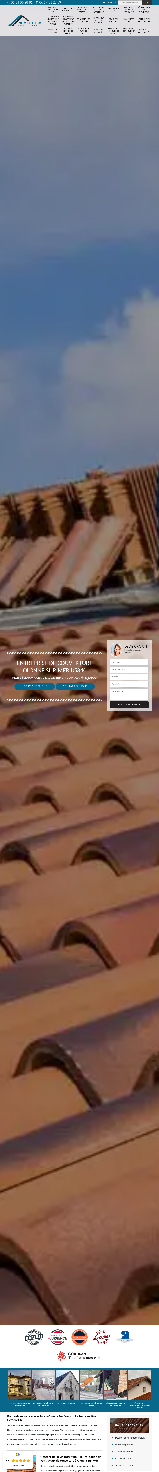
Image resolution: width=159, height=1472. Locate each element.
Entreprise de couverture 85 (53, 10)
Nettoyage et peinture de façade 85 (114, 31)
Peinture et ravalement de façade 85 (83, 10)
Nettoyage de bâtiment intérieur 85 (98, 10)
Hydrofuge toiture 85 (98, 31)
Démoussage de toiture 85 (144, 31)
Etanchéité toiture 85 (113, 20)
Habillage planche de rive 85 (68, 31)
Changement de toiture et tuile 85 (129, 31)
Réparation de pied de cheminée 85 (144, 10)
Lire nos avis (18, 1466)
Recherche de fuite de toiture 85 (83, 31)
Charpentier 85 (128, 20)
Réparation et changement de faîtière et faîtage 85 (68, 20)
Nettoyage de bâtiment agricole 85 (129, 10)
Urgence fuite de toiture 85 (144, 20)
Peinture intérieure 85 (68, 10)
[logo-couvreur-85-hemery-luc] (25, 21)
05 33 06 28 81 (22, 2)
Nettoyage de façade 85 (114, 10)
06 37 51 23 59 (50, 2)
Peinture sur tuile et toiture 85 (98, 20)
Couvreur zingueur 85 (53, 31)
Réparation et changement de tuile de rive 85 (53, 20)
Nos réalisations (34, 686)
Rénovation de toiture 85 (83, 20)
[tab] (79, 736)
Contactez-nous (75, 686)
